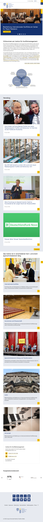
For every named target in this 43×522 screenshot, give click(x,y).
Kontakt (6, 505)
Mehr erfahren (7, 31)
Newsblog (37, 249)
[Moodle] (17, 496)
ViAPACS (24, 57)
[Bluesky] (25, 499)
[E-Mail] (21, 496)
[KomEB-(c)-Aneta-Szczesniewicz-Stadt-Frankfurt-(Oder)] (17, 34)
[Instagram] (14, 499)
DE (34, 1)
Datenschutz (16, 505)
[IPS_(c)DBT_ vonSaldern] (25, 34)
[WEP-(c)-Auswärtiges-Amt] (19, 34)
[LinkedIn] (17, 499)
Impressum (11, 505)
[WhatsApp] (25, 496)
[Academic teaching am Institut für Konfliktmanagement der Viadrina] (23, 34)
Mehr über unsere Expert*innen (32, 63)
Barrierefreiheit (23, 505)
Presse (35, 505)
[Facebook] (21, 499)
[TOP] (42, 262)
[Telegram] (29, 496)
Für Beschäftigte (30, 1)
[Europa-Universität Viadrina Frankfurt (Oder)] (8, 5)
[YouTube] (29, 499)
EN (36, 1)
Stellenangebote (30, 505)
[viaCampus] (14, 496)
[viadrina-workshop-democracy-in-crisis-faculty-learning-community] (21, 34)
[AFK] (9, 478)
